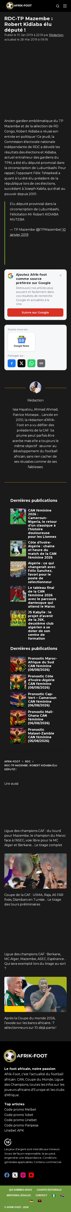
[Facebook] (6, 1175)
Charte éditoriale (49, 1189)
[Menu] (65, 6)
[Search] (57, 6)
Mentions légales (19, 1195)
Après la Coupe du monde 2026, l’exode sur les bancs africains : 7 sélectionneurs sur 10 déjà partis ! (30, 1023)
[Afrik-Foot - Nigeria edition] (54, 1195)
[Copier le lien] (41, 363)
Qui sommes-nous (20, 1189)
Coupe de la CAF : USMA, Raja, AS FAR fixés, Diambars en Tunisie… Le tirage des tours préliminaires (33, 899)
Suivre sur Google (35, 312)
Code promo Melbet (20, 1109)
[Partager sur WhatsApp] (31, 363)
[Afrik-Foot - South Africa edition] (62, 1195)
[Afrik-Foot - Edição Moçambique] (31, 1201)
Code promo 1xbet (18, 1115)
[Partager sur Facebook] (12, 363)
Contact (41, 1195)
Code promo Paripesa (21, 1125)
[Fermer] (60, 275)
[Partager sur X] (21, 363)
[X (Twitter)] (15, 1175)
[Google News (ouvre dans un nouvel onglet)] (22, 342)
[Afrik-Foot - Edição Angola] (40, 1201)
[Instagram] (23, 1175)
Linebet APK (14, 1130)
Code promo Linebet (20, 1120)
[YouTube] (31, 1175)
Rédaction (56, 35)
